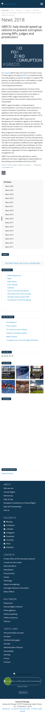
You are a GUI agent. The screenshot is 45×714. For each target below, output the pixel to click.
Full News (7, 182)
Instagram (10, 532)
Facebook (10, 536)
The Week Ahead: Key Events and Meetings (22, 263)
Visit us (6, 510)
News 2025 (9, 190)
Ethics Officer (9, 591)
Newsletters (9, 569)
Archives (7, 636)
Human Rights (9, 492)
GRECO (25, 75)
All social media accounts (14, 633)
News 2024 (9, 194)
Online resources (11, 617)
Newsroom (8, 603)
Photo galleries (10, 610)
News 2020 (9, 210)
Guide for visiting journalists (16, 333)
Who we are (8, 488)
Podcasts (10, 547)
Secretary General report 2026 (18, 297)
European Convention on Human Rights (20, 503)
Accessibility (9, 651)
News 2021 (9, 206)
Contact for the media (12, 562)
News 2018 (9, 218)
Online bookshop (10, 614)
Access (6, 658)
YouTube (10, 540)
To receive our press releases (16, 329)
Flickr (8, 543)
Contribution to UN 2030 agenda (19, 300)
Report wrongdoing (11, 584)
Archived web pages (12, 640)
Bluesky (9, 521)
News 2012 (9, 243)
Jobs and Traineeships (12, 506)
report (7, 73)
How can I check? (22, 686)
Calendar (10, 288)
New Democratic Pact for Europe (19, 294)
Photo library (12, 281)
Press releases (12, 285)
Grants (6, 577)
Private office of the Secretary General (19, 559)
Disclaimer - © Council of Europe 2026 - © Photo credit (22, 709)
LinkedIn (9, 529)
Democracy (8, 495)
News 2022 (9, 202)
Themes (7, 621)
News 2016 (9, 227)
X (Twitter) (10, 525)
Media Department (14, 275)
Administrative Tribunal (13, 647)
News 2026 (9, 186)
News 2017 (9, 222)
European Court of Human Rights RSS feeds (22, 340)
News (9, 278)
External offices (10, 566)
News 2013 (9, 239)
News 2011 (9, 247)
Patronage (8, 580)
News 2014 (9, 235)
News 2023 (9, 198)
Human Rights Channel (13, 606)
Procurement (9, 573)
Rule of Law (8, 499)
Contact (22, 711)
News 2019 (9, 214)
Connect (7, 662)
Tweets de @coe (7, 473)
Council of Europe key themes (18, 291)
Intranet (24, 692)
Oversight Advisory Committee (16, 588)
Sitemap (7, 654)
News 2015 (9, 231)
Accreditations (11, 322)
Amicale (7, 643)
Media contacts (11, 336)
